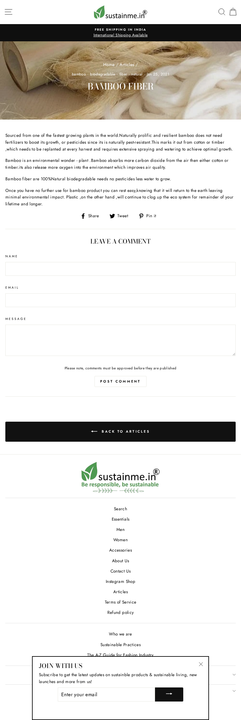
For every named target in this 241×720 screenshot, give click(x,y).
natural (136, 74)
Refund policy (120, 612)
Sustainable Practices (120, 644)
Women (120, 540)
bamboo (79, 74)
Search (120, 509)
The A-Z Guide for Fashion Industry (120, 655)
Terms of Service (120, 602)
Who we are (120, 634)
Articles (127, 64)
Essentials (120, 519)
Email (12, 287)
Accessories (120, 550)
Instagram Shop (120, 581)
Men (120, 529)
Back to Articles (125, 431)
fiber (123, 74)
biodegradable (102, 74)
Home (109, 64)
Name (11, 256)
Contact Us (120, 571)
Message (16, 318)
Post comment (120, 381)
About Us (120, 561)
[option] (120, 33)
